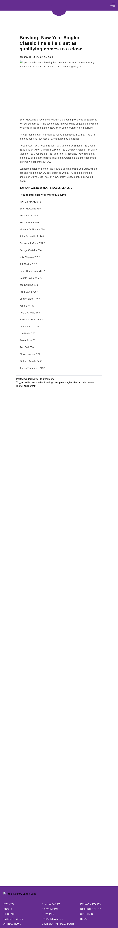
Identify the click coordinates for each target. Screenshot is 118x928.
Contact (9, 914)
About (7, 909)
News (35, 379)
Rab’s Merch (51, 909)
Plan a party (51, 904)
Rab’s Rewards (52, 919)
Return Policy (90, 909)
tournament (30, 386)
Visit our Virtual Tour (58, 924)
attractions (12, 924)
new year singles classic (67, 382)
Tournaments (47, 379)
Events (8, 904)
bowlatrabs (37, 382)
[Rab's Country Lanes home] (59, 8)
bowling (48, 382)
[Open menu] (112, 5)
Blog (83, 919)
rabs (84, 382)
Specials (86, 914)
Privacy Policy (90, 904)
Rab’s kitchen (13, 919)
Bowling (48, 914)
